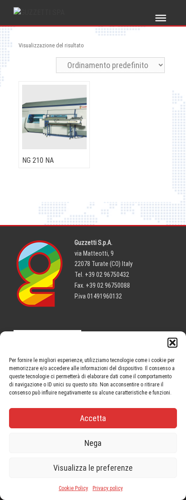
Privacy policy (108, 488)
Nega (93, 443)
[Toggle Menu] (160, 18)
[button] (172, 342)
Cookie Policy (73, 488)
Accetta (93, 418)
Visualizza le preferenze (93, 467)
